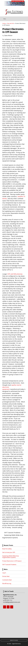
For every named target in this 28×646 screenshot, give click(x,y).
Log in (4, 573)
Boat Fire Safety (7, 549)
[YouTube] (11, 606)
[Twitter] (8, 606)
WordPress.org (6, 583)
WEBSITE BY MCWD (14, 640)
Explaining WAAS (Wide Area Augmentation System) (10, 556)
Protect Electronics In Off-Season (12, 561)
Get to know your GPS (8, 552)
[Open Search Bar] (25, 18)
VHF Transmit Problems (12, 532)
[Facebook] (4, 606)
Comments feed (7, 580)
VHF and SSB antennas (14, 274)
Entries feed (5, 576)
